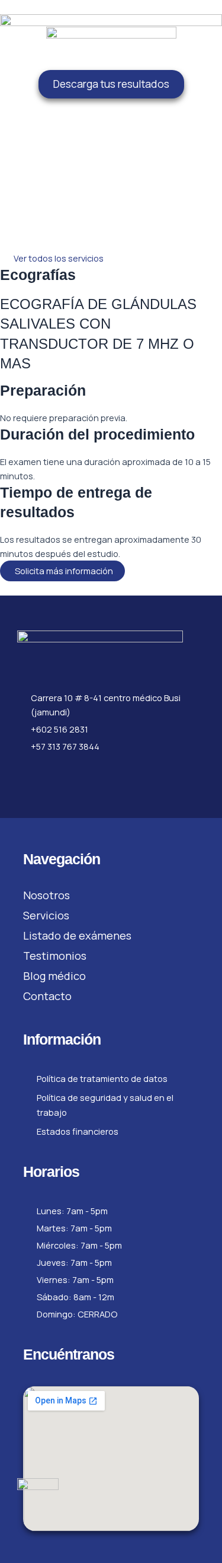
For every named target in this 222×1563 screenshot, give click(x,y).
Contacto (47, 996)
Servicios (46, 915)
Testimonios (54, 955)
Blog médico (54, 976)
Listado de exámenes (77, 935)
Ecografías (38, 274)
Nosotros (46, 895)
